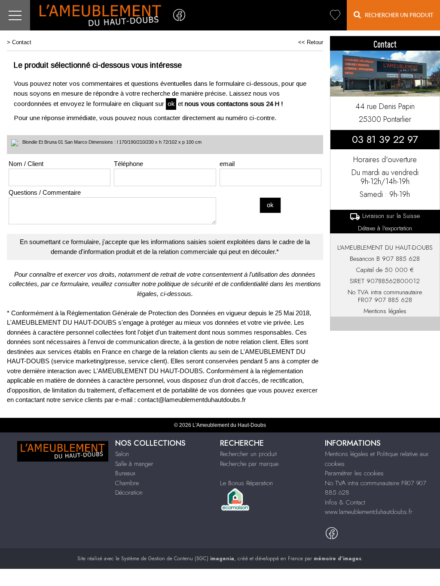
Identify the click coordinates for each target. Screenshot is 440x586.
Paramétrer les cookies (354, 473)
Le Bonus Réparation (246, 483)
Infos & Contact (345, 502)
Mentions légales (385, 311)
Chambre (127, 483)
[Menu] (15, 15)
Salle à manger (134, 463)
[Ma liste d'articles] (335, 15)
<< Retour (310, 42)
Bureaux (125, 473)
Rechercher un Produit (397, 15)
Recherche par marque (249, 463)
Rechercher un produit (248, 454)
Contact (21, 42)
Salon (122, 454)
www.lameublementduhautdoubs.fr (368, 512)
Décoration (129, 492)
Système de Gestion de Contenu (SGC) (177, 558)
